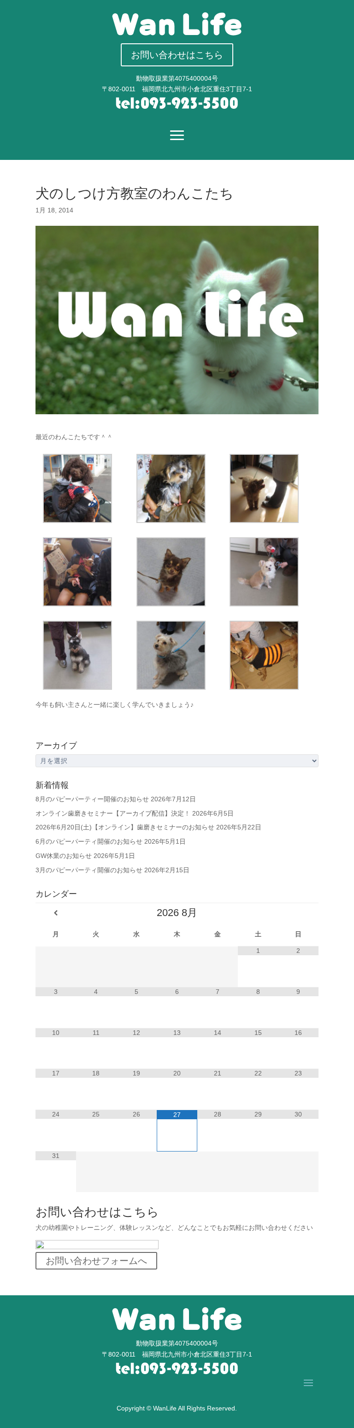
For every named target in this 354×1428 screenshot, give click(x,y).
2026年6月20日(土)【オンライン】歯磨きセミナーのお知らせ (124, 827)
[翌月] (298, 913)
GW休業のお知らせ (63, 855)
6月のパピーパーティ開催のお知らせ (88, 841)
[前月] (55, 913)
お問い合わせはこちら (177, 55)
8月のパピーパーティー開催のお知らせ (92, 799)
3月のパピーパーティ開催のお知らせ (88, 870)
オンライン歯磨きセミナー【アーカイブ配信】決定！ (112, 813)
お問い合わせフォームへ (96, 1261)
